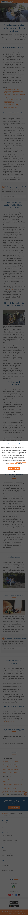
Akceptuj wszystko (14, 468)
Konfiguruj (14, 471)
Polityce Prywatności (21, 462)
